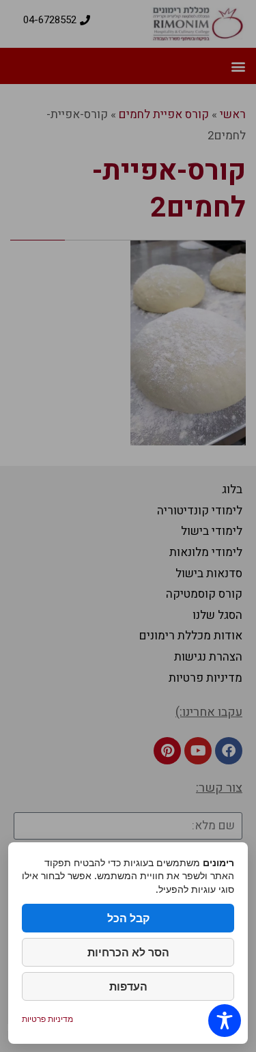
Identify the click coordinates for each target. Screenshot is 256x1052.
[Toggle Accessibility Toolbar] (224, 1020)
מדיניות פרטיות (47, 1019)
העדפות (128, 986)
